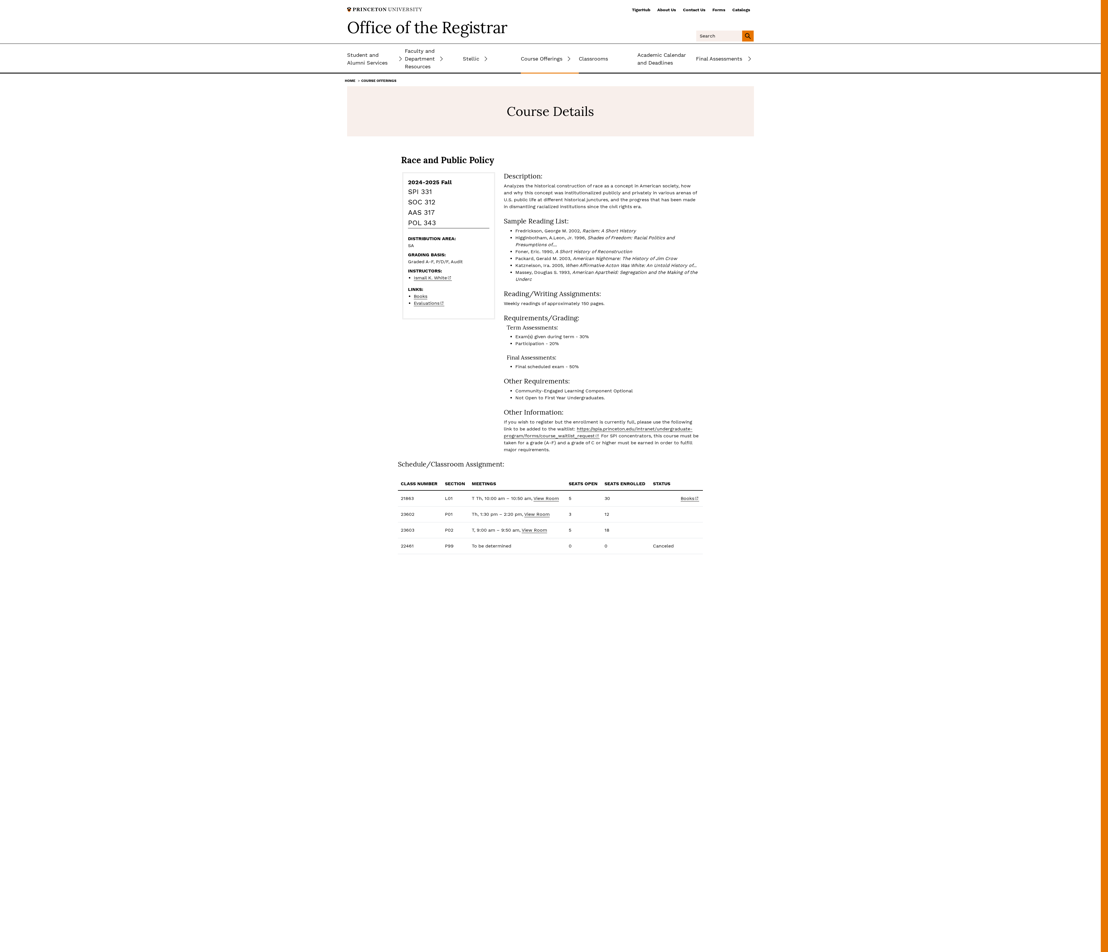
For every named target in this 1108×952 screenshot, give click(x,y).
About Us (666, 9)
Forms (718, 9)
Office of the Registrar (427, 27)
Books (420, 296)
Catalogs (741, 9)
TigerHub (641, 9)
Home (350, 81)
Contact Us (694, 9)
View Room (546, 498)
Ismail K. (430, 278)
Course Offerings (378, 81)
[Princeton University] (384, 9)
